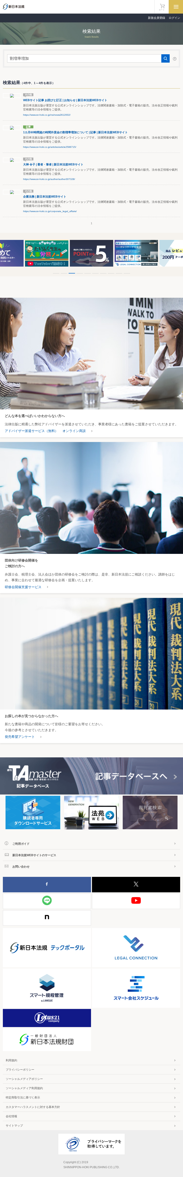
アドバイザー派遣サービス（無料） (31, 431)
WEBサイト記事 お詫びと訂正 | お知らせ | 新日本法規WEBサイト (65, 100)
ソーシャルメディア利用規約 (24, 1088)
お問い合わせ (21, 866)
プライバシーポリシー (20, 1069)
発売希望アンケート (20, 737)
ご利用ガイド (21, 843)
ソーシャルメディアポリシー (24, 1079)
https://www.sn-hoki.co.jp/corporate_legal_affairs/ (50, 211)
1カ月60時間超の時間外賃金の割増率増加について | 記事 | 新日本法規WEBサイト (75, 132)
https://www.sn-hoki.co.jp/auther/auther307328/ (49, 179)
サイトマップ (14, 1125)
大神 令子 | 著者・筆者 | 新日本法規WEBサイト (53, 164)
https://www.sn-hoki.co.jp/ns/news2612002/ (47, 115)
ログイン (174, 18)
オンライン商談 (74, 431)
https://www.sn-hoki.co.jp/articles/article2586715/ (49, 147)
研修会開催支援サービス (23, 587)
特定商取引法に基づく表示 (23, 1097)
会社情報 (11, 1116)
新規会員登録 (156, 18)
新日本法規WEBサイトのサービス (34, 855)
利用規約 (11, 1060)
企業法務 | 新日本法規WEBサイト (44, 196)
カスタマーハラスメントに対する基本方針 (33, 1107)
